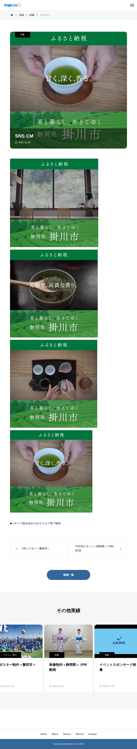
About (55, 734)
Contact (92, 734)
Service (67, 734)
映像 (23, 34)
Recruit (79, 734)
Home (43, 734)
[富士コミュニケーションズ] (12, 5)
